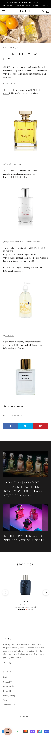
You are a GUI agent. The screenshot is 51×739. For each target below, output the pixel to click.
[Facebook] (4, 662)
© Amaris (25, 716)
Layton (25, 601)
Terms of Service (10, 704)
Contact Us (8, 681)
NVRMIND (9, 335)
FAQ (5, 677)
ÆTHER (16, 345)
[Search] (43, 11)
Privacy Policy (9, 695)
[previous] (5, 592)
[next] (46, 592)
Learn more (30, 609)
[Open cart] (47, 11)
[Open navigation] (3, 11)
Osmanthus (10, 83)
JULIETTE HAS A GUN (17, 177)
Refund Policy (9, 691)
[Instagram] (10, 662)
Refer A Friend (9, 686)
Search (6, 700)
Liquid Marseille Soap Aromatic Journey (22, 241)
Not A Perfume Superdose (16, 164)
